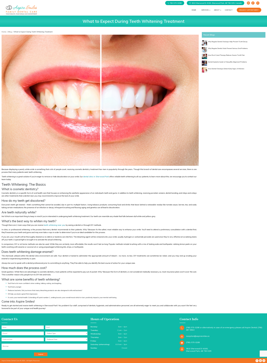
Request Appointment (249, 10)
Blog (10, 32)
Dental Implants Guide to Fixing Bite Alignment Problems (227, 62)
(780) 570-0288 (193, 327)
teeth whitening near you (54, 225)
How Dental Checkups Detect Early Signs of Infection (226, 69)
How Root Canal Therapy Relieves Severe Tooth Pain (226, 55)
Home (194, 10)
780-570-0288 (176, 3)
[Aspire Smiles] (21, 10)
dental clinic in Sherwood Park (96, 176)
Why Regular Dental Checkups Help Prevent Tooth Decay (227, 42)
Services (205, 10)
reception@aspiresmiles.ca (197, 336)
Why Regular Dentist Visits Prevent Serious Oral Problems (228, 48)
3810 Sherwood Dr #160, (198, 349)
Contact (229, 10)
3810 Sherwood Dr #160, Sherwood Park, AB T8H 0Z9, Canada (216, 3)
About (217, 10)
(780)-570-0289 (193, 342)
